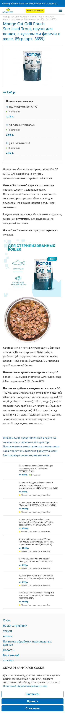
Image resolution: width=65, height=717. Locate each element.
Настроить (32, 694)
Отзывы (8, 660)
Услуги (7, 631)
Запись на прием (35, 10)
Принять (32, 701)
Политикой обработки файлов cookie (25, 686)
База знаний (11, 655)
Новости (8, 650)
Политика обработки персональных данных (27, 643)
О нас (6, 620)
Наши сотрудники (15, 625)
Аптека (7, 636)
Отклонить (32, 708)
